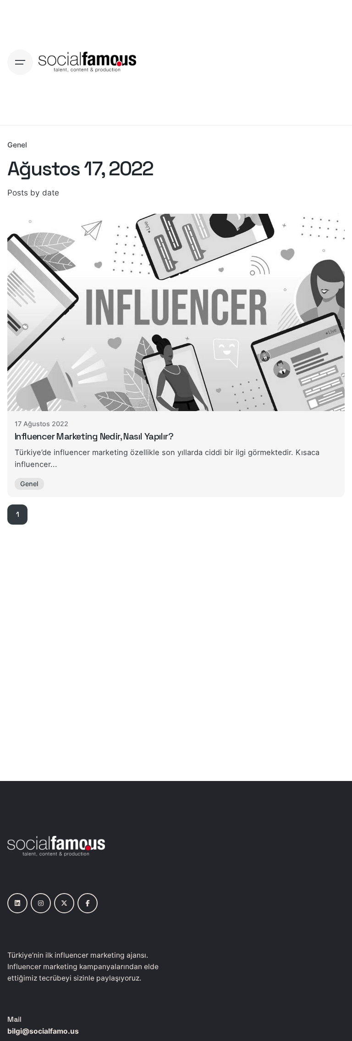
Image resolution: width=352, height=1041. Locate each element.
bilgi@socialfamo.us (43, 1031)
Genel (17, 145)
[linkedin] (17, 903)
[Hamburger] (20, 62)
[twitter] (64, 903)
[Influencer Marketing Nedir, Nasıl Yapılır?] (176, 312)
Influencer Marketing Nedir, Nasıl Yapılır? (94, 436)
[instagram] (41, 903)
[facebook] (87, 903)
